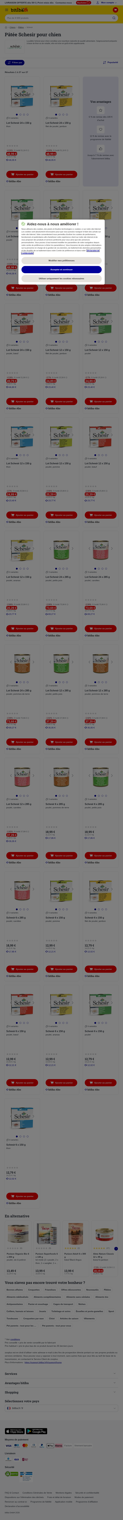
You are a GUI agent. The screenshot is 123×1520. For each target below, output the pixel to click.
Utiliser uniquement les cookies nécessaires (61, 278)
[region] (61, 251)
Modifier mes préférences (62, 260)
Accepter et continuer (61, 269)
